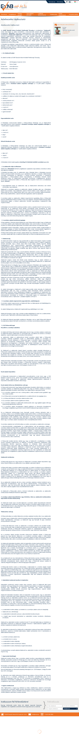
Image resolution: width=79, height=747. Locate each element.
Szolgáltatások (12, 14)
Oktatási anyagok (20, 14)
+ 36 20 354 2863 (48, 714)
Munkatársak (52, 1)
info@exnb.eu (35, 714)
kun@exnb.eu (66, 33)
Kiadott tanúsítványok (62, 14)
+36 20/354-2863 (66, 31)
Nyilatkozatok (53, 14)
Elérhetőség (60, 1)
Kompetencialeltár (73, 14)
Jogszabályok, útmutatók (30, 14)
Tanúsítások (4, 14)
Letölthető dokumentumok (42, 14)
